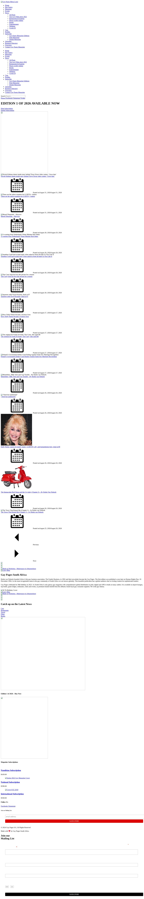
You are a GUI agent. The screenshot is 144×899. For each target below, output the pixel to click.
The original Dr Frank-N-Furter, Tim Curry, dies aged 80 (20, 336)
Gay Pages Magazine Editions (19, 36)
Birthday (8, 882)
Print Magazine (14, 37)
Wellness (12, 26)
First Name (9, 861)
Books (11, 22)
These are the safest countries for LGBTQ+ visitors (18, 196)
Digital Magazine (15, 39)
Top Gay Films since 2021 (18, 17)
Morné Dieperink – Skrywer (10, 216)
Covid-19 (12, 28)
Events (7, 11)
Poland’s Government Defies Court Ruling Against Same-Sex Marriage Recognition (29, 356)
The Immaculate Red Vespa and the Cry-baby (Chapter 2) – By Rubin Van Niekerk (28, 492)
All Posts (12, 15)
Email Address (11, 847)
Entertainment (14, 24)
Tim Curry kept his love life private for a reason (16, 276)
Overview (8, 45)
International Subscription (12, 794)
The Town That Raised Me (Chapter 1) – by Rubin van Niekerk (22, 512)
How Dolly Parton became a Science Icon (15, 316)
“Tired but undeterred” (8, 397)
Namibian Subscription (11, 770)
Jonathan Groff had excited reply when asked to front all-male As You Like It (26, 256)
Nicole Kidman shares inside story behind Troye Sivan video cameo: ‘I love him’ (28, 176)
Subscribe (8, 34)
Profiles (7, 32)
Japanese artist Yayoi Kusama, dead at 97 (14, 296)
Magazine (8, 9)
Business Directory (11, 43)
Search (3, 96)
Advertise (8, 41)
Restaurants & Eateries (16, 19)
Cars (6, 30)
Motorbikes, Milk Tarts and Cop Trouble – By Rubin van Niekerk (23, 376)
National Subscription (10, 782)
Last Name (9, 872)
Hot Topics (8, 7)
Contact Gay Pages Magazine (15, 47)
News (7, 13)
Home (7, 5)
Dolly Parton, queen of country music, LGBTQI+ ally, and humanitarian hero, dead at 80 (30, 447)
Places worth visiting (16, 20)
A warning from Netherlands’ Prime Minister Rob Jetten (19, 236)
